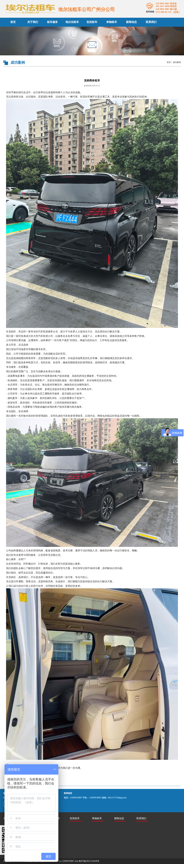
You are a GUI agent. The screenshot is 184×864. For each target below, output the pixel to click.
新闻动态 (131, 22)
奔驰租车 (111, 22)
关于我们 (32, 22)
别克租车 (92, 22)
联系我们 (151, 22)
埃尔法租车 (72, 22)
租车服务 (52, 22)
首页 (13, 22)
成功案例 (177, 62)
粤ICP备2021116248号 (89, 861)
